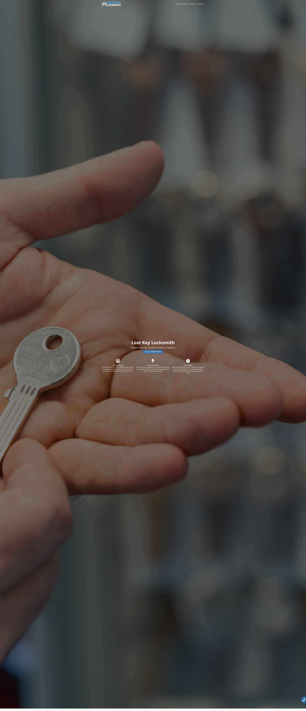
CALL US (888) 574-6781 (153, 352)
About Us (193, 4)
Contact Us (200, 4)
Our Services (184, 4)
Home (177, 4)
